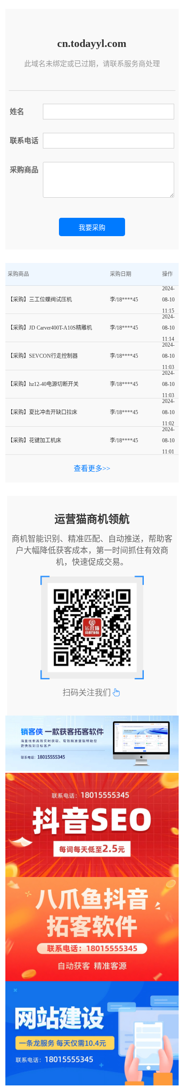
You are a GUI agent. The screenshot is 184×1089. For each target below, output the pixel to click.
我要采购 (92, 227)
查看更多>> (92, 468)
